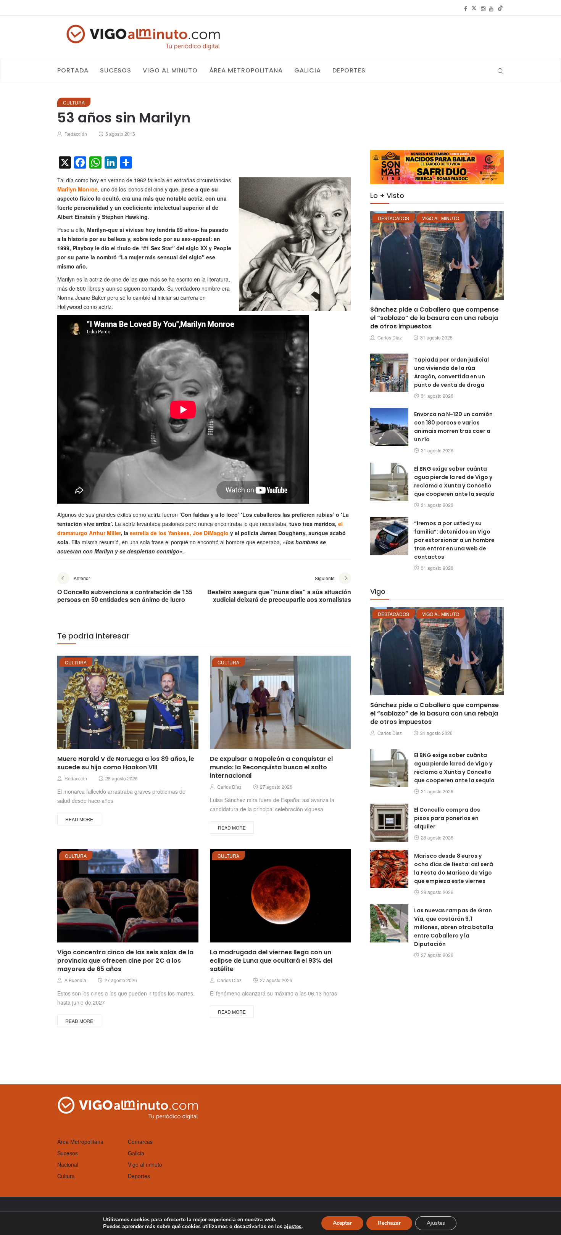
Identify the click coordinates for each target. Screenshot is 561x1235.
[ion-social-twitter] (474, 8)
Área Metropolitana (246, 70)
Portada (73, 70)
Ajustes (436, 1223)
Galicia (307, 70)
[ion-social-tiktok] (500, 8)
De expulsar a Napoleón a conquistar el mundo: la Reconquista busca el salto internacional (271, 767)
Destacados (393, 218)
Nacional (67, 1164)
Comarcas (140, 1141)
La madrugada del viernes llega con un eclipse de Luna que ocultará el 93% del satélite (271, 960)
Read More (79, 819)
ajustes (292, 1226)
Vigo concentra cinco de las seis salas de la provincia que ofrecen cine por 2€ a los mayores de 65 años (125, 960)
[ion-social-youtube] (491, 8)
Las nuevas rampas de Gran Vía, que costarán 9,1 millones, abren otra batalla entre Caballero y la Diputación (453, 927)
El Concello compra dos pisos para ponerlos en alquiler (447, 818)
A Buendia (75, 980)
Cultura (74, 102)
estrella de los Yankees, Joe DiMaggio (179, 533)
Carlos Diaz (229, 786)
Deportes (349, 70)
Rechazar (389, 1223)
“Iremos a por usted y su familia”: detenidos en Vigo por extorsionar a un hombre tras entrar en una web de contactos (454, 540)
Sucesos (115, 70)
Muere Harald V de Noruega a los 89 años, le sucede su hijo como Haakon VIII (125, 763)
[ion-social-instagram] (483, 8)
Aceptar (342, 1223)
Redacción (75, 133)
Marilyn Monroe (77, 189)
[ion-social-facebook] (465, 8)
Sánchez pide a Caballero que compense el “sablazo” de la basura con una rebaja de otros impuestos (434, 318)
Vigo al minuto (170, 70)
